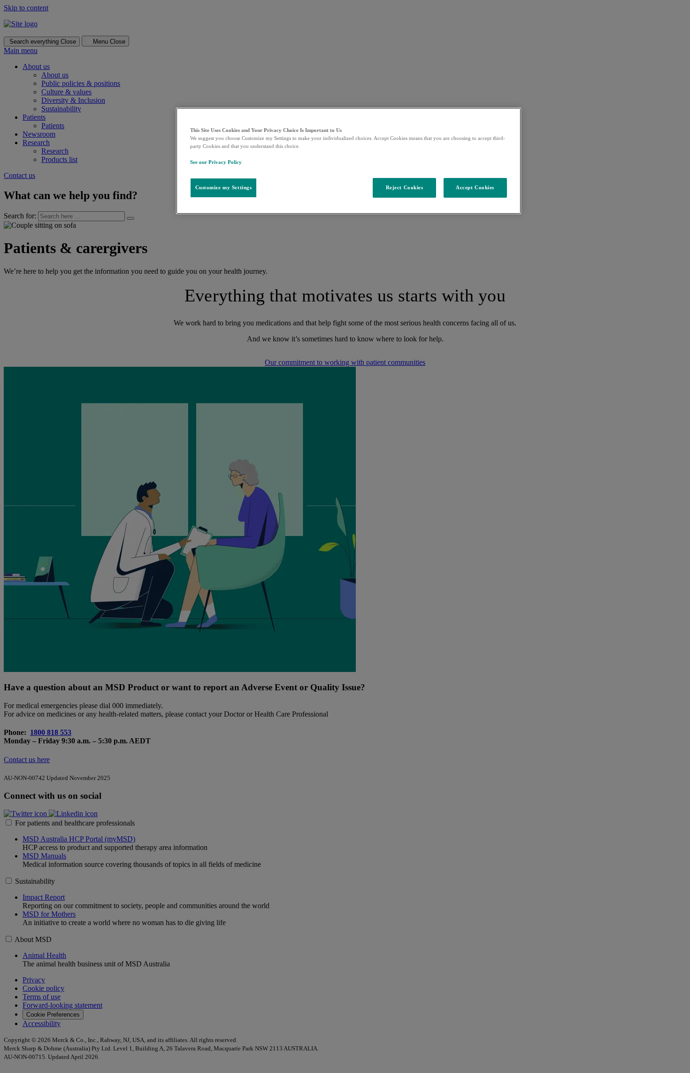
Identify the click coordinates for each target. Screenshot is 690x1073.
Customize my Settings (223, 187)
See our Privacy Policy (216, 162)
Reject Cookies (404, 187)
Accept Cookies (475, 187)
